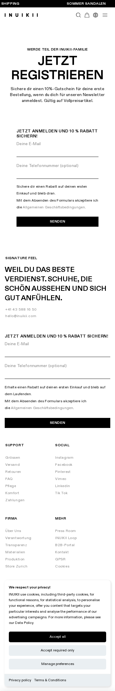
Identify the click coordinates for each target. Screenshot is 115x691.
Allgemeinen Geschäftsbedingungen (54, 207)
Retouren (13, 472)
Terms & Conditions (50, 680)
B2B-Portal (65, 545)
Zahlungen (14, 500)
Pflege (10, 486)
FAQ (9, 479)
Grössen (12, 457)
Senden (57, 221)
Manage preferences (57, 664)
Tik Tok (61, 493)
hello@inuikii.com (20, 316)
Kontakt (62, 552)
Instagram (64, 457)
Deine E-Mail (29, 143)
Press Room (65, 531)
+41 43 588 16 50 (21, 309)
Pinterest (62, 472)
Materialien (15, 552)
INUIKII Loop (66, 538)
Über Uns (13, 531)
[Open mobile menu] (105, 15)
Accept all (58, 637)
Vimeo (60, 479)
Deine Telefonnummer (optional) (47, 165)
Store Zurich (16, 566)
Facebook (64, 465)
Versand (12, 465)
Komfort (12, 493)
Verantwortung (18, 538)
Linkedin (62, 486)
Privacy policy (20, 680)
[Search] (78, 15)
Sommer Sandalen (86, 4)
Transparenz (16, 545)
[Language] (95, 15)
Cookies (62, 566)
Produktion (15, 559)
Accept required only (57, 650)
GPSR (60, 559)
